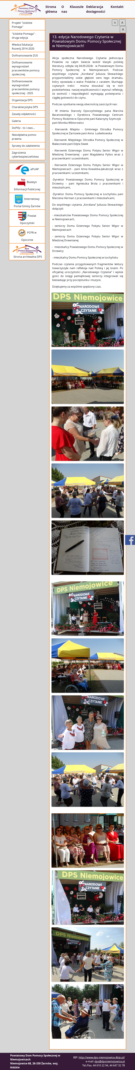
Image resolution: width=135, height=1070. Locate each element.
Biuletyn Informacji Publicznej (27, 185)
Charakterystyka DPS (25, 107)
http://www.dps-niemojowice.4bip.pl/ (102, 1057)
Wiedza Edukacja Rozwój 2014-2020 (23, 46)
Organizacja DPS (22, 100)
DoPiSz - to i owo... (23, 128)
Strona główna (51, 9)
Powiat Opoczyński (28, 219)
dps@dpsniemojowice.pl (109, 1061)
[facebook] (130, 540)
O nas (64, 9)
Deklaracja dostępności (95, 9)
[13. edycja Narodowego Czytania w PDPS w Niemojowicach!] (88, 321)
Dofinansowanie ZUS (25, 55)
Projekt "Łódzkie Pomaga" (22, 25)
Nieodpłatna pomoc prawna (24, 137)
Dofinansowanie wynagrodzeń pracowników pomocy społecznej (26, 68)
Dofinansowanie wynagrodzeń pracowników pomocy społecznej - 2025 (26, 87)
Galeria (16, 121)
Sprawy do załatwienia (26, 146)
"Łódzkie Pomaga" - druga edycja (24, 35)
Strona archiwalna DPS (27, 256)
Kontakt (117, 6)
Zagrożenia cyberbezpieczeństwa (25, 154)
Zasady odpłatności (24, 114)
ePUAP (34, 169)
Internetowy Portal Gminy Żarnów (27, 202)
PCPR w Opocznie (29, 236)
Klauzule (76, 6)
